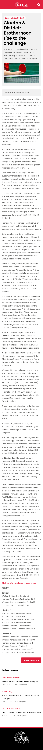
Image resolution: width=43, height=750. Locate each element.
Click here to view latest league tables (19, 583)
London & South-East (14, 18)
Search (38, 4)
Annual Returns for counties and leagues (20, 681)
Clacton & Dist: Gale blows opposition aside (21, 712)
